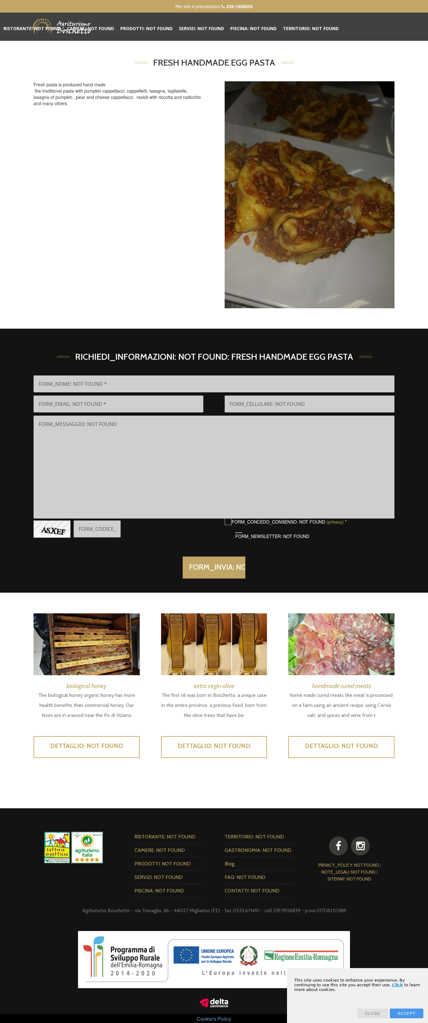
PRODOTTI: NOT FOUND (146, 28)
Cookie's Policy (214, 1018)
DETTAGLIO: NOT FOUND (86, 746)
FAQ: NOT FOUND (109, 48)
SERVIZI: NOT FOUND (201, 28)
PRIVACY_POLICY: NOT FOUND (348, 865)
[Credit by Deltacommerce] (214, 1002)
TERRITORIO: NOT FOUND (311, 28)
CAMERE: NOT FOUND (90, 28)
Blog (78, 48)
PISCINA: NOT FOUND (253, 28)
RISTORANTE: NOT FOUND (32, 28)
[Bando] (214, 958)
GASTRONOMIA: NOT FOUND (34, 48)
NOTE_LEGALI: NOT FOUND (348, 872)
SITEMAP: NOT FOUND (349, 879)
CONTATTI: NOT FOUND (161, 48)
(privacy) (335, 522)
